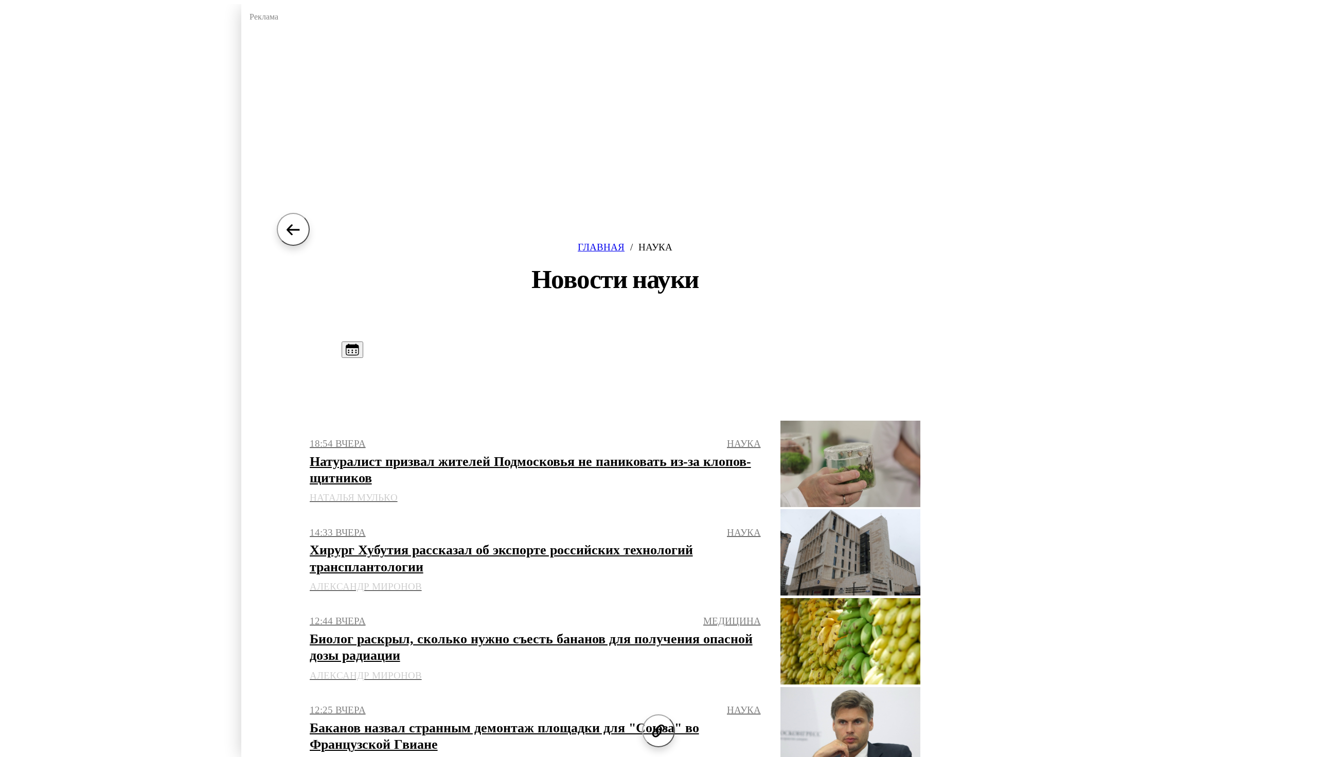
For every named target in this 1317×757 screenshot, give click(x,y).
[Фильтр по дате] (352, 349)
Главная (601, 247)
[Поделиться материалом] (658, 730)
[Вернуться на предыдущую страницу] (293, 229)
